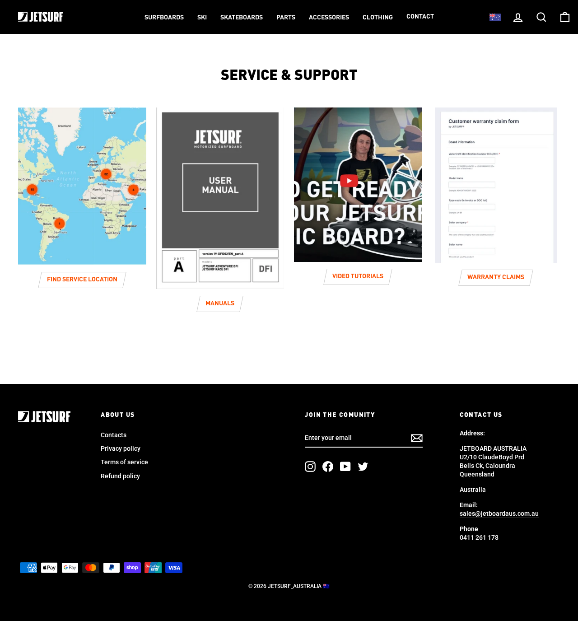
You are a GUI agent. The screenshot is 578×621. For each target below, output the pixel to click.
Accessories (329, 17)
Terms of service (124, 462)
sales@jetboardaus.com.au (499, 513)
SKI (202, 17)
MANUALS (219, 303)
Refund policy (120, 476)
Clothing (378, 17)
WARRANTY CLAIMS (495, 277)
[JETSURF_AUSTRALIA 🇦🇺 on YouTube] (345, 466)
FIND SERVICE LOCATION (82, 279)
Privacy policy (120, 448)
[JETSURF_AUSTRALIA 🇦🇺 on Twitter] (363, 466)
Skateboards (241, 17)
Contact (420, 17)
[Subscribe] (417, 438)
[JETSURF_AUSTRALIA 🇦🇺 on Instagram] (310, 466)
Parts (285, 17)
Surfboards (164, 17)
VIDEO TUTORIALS (357, 276)
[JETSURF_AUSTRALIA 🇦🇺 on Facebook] (327, 466)
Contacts (113, 435)
